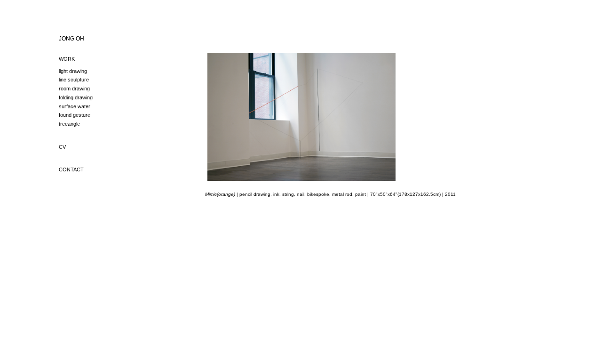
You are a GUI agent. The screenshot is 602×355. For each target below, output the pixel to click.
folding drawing (76, 97)
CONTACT (71, 169)
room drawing (74, 88)
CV (62, 147)
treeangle (69, 124)
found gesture (74, 115)
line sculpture (74, 79)
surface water (74, 106)
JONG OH (71, 38)
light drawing (73, 71)
